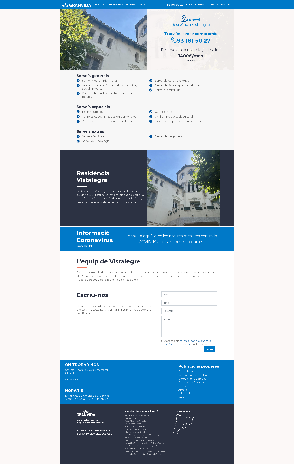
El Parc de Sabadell (133, 418)
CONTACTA (144, 4)
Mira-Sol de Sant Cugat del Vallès (139, 440)
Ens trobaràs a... (182, 411)
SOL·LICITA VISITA (220, 4)
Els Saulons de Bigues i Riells (137, 437)
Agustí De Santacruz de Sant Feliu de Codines (145, 443)
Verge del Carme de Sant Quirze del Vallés (143, 454)
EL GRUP (100, 4)
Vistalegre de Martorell (135, 432)
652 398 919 (72, 379)
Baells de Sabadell (133, 424)
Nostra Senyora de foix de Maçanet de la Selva (145, 451)
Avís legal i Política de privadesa (93, 430)
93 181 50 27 (175, 4)
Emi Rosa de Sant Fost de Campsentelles (143, 446)
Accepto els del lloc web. (188, 342)
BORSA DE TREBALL (196, 4)
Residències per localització (141, 411)
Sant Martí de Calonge (135, 426)
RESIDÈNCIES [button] (114, 4)
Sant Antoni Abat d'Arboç (136, 429)
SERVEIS (130, 4)
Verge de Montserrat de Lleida (138, 448)
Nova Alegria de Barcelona (136, 421)
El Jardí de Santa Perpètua (137, 415)
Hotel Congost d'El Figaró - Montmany (142, 435)
